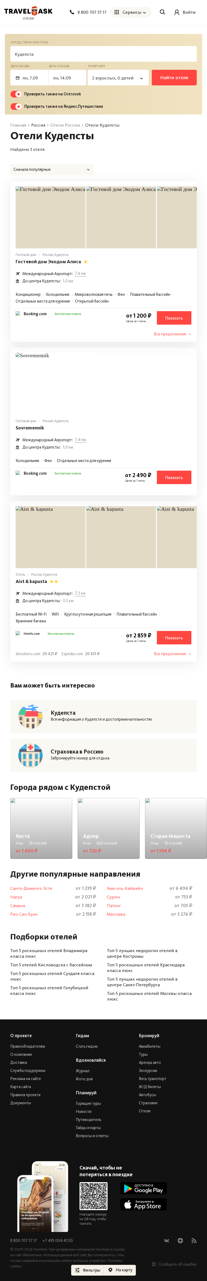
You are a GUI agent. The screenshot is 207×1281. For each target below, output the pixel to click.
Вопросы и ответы (92, 1135)
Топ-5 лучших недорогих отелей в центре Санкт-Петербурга (142, 981)
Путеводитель (88, 1119)
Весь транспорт (152, 1078)
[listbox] (52, 169)
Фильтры (91, 1270)
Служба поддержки (27, 1070)
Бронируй (149, 1035)
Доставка (18, 1062)
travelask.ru (104, 1249)
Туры (143, 1054)
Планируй (86, 1092)
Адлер (91, 836)
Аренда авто (150, 1062)
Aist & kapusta (31, 581)
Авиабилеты (149, 1046)
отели (28, 18)
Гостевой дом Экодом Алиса (48, 262)
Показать (174, 318)
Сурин (113, 897)
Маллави (116, 914)
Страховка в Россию (77, 751)
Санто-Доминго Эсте (31, 888)
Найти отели (174, 77)
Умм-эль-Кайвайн (125, 888)
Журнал (82, 1070)
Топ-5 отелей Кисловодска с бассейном (51, 964)
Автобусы (147, 1094)
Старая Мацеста (170, 836)
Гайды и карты (88, 1127)
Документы (20, 1103)
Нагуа (16, 897)
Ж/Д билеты (150, 1086)
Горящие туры (88, 1103)
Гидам (82, 1035)
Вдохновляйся (91, 1060)
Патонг (114, 905)
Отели (144, 1111)
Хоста (23, 836)
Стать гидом (87, 1046)
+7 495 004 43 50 (58, 1240)
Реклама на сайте (25, 1078)
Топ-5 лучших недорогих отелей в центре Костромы (142, 953)
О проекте (21, 1035)
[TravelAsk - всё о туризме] (28, 11)
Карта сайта (20, 1086)
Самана (17, 905)
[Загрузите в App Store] (143, 1204)
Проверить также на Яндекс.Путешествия (63, 106)
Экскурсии (148, 1070)
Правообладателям (27, 1046)
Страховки (148, 1103)
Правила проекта (25, 1094)
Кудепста (63, 712)
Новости (83, 1111)
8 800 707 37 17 (24, 1240)
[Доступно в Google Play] (143, 1188)
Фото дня (84, 1079)
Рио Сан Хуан (23, 914)
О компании (21, 1054)
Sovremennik (30, 428)
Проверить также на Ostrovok (52, 94)
